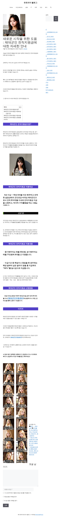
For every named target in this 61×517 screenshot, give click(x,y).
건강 (41, 7)
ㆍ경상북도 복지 (50, 41)
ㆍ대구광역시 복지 (51, 44)
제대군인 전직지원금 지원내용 (12, 115)
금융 (26, 7)
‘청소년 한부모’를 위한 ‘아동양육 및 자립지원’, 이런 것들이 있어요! (33, 441)
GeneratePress (39, 514)
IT (31, 7)
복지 (46, 7)
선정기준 (8, 113)
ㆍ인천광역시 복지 (51, 61)
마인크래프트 (19, 7)
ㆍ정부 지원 (49, 70)
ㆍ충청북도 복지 (50, 80)
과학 (36, 7)
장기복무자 (34, 430)
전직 (30, 432)
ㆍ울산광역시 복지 (51, 58)
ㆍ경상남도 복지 (50, 39)
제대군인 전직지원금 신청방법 (12, 117)
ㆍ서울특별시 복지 (51, 51)
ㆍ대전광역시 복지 (51, 46)
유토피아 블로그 (30, 2)
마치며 (6, 119)
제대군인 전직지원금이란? (11, 109)
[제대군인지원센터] (16, 298)
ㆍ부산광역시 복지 (51, 49)
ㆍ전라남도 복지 (50, 63)
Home (11, 7)
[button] (51, 7)
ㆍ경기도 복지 (50, 36)
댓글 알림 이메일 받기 (10, 496)
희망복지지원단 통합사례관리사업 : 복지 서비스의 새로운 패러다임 (33, 450)
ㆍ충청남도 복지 (50, 77)
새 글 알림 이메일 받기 (10, 500)
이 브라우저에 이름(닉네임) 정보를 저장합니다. (18, 493)
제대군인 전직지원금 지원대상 (12, 111)
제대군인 (33, 434)
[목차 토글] (19, 107)
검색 (47, 15)
